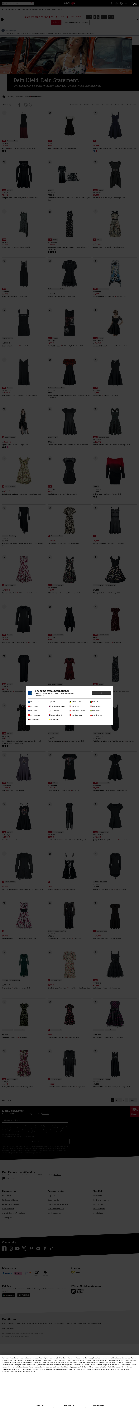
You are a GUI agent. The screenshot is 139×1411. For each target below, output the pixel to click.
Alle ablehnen (69, 1405)
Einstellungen (98, 1405)
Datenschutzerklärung (27, 1371)
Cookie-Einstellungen (88, 1369)
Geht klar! (40, 1405)
